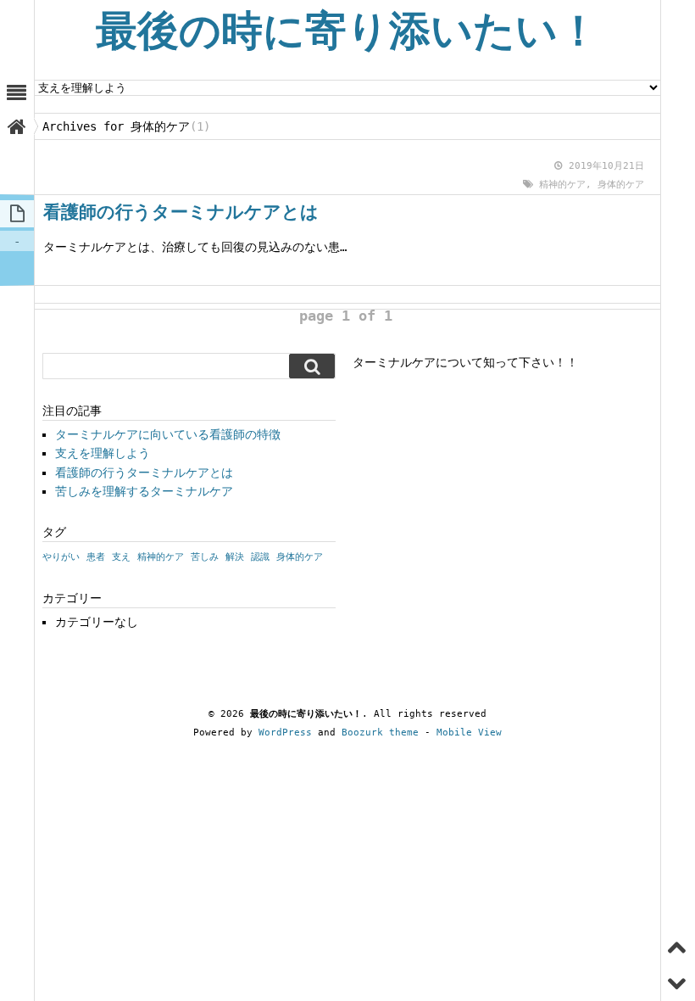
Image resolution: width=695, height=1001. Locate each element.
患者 (95, 556)
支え (121, 556)
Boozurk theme (380, 732)
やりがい (61, 556)
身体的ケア (621, 184)
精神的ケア (562, 184)
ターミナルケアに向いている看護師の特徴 (168, 434)
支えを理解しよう (102, 453)
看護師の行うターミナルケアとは (181, 212)
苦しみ (205, 556)
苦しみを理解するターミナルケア (144, 491)
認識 (260, 556)
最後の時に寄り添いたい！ (347, 31)
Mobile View (469, 732)
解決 (234, 556)
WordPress (285, 732)
